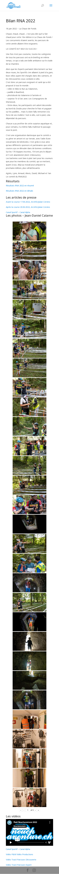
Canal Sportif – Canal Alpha (18, 212)
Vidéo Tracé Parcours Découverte (21, 859)
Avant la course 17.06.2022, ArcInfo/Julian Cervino (28, 201)
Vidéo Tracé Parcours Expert (19, 865)
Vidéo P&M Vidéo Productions (19, 854)
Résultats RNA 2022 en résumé (20, 185)
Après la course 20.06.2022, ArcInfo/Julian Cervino (28, 207)
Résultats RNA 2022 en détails (19, 190)
